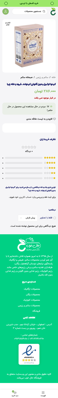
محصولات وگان (33, 294)
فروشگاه (36, 311)
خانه (54, 77)
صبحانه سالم (26, 77)
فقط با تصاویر (46, 218)
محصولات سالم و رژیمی (29, 305)
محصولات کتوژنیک (31, 300)
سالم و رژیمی (42, 77)
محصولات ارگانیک (32, 289)
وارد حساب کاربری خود (25, 197)
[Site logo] (53, 11)
